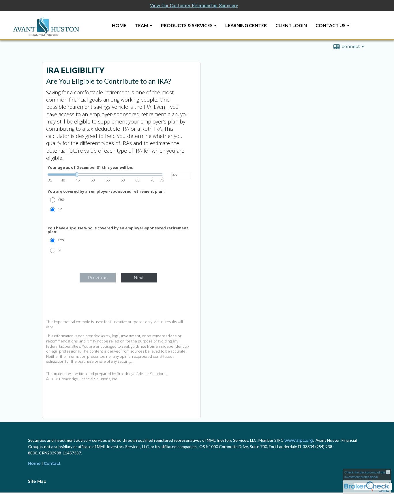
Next (139, 277)
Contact (52, 463)
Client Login (291, 25)
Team (141, 25)
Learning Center (246, 25)
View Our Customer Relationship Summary (194, 5)
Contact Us (331, 25)
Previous (98, 277)
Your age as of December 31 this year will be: (90, 167)
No (60, 209)
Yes (61, 199)
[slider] (105, 174)
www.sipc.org (298, 440)
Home (119, 25)
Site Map (37, 481)
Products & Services (187, 25)
